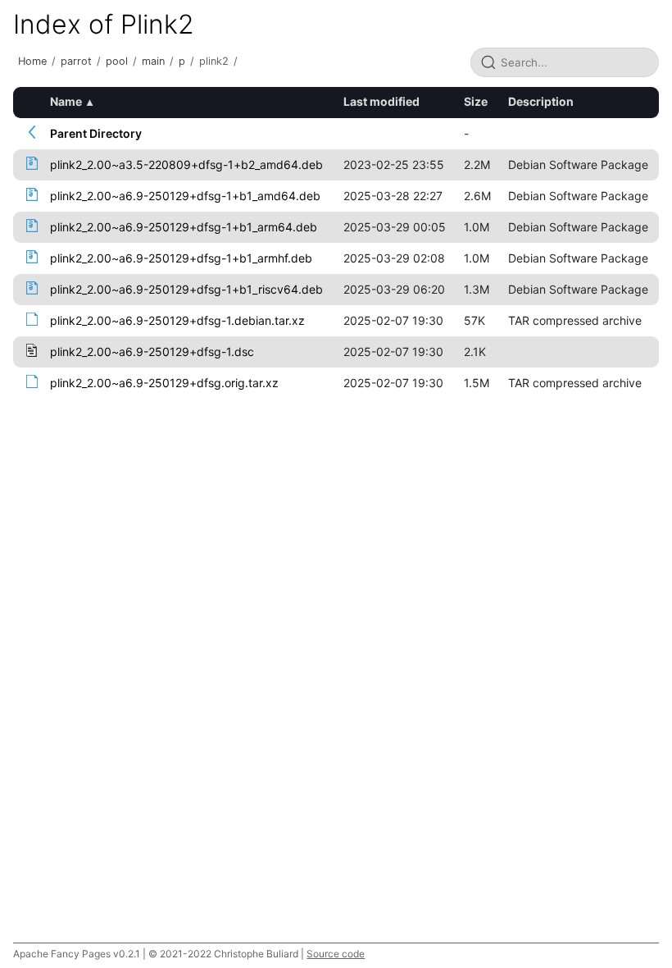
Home (32, 61)
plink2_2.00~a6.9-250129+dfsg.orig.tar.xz (164, 383)
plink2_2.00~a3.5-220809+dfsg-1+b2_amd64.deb (186, 164)
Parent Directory (96, 133)
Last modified (381, 101)
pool (117, 61)
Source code (335, 953)
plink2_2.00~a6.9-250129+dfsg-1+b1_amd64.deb (185, 196)
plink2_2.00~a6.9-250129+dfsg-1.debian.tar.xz (177, 320)
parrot (76, 61)
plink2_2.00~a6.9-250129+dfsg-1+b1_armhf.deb (181, 258)
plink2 (214, 61)
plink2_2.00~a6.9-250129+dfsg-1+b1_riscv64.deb (186, 289)
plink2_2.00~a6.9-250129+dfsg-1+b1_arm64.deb (183, 227)
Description (541, 101)
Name (66, 101)
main (153, 61)
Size (476, 101)
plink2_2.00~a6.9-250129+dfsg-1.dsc (152, 351)
